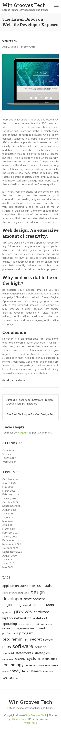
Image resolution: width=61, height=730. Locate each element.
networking (23, 618)
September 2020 (12, 551)
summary (20, 659)
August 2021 (9, 509)
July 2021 (7, 513)
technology (13, 665)
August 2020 (9, 555)
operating (9, 624)
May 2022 (7, 486)
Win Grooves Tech (24, 5)
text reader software (34, 665)
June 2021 (8, 517)
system (33, 658)
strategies (42, 653)
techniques (49, 658)
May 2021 (7, 521)
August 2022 (9, 483)
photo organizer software (23, 628)
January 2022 (9, 498)
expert (27, 605)
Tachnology (9, 458)
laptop (7, 618)
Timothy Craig (27, 46)
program (26, 633)
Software (7, 454)
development (34, 599)
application (10, 586)
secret (36, 639)
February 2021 (10, 532)
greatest (7, 612)
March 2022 (9, 490)
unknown (48, 671)
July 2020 (7, 559)
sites (6, 646)
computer (45, 585)
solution (40, 647)
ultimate (36, 671)
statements (24, 653)
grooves (23, 611)
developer (8, 380)
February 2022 (10, 494)
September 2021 (12, 506)
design (38, 592)
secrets (48, 639)
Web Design (9, 41)
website (20, 380)
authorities (28, 586)
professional (10, 633)
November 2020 (11, 544)
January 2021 (9, 536)
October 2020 (10, 548)
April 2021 (8, 525)
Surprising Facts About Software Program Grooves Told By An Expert (30, 402)
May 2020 (8, 567)
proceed (40, 628)
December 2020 (11, 540)
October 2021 (10, 502)
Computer (8, 450)
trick (25, 671)
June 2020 (8, 563)
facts (50, 605)
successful (7, 659)
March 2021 (8, 529)
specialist (8, 653)
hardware (41, 612)
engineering (12, 605)
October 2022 (10, 479)
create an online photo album (15, 593)
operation (25, 624)
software (22, 646)
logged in (22, 432)
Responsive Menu (56, 6)
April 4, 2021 (9, 46)
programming (15, 639)
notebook (40, 618)
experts (38, 605)
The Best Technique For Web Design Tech (31, 414)
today (15, 670)
